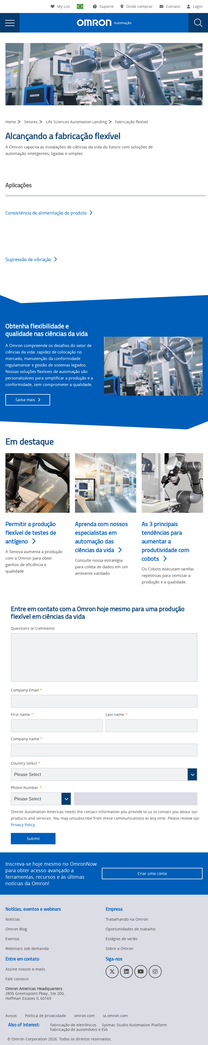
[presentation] (10, 23)
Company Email (26, 690)
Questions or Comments (33, 628)
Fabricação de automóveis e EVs (79, 1029)
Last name (117, 714)
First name (22, 714)
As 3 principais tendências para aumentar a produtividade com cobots (165, 541)
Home (10, 121)
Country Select (25, 763)
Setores (31, 121)
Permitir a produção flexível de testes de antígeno (30, 533)
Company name (27, 738)
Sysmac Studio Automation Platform (134, 1024)
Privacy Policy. (23, 824)
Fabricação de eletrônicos (73, 1024)
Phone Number (26, 787)
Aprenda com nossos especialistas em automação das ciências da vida (101, 537)
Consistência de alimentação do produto (46, 212)
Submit (25, 838)
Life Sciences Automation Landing (76, 121)
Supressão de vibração (28, 259)
